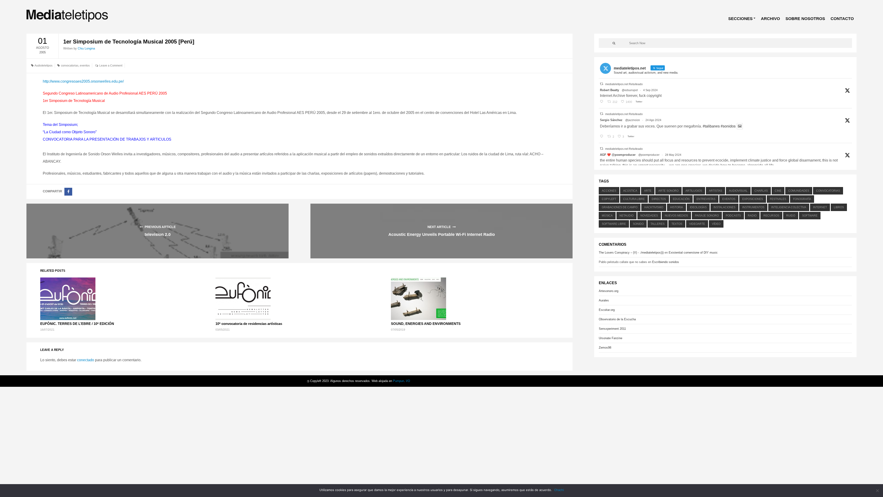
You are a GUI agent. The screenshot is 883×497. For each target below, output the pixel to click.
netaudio (626, 215)
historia (676, 207)
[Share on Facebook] (68, 192)
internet (820, 207)
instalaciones (724, 207)
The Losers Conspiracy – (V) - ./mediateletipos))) (631, 252)
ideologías (698, 207)
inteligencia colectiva (788, 207)
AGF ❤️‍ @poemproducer (618, 154)
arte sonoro (668, 190)
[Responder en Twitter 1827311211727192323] (602, 136)
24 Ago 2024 (653, 120)
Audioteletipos (43, 65)
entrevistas (706, 199)
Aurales (604, 300)
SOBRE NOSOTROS (805, 18)
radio (752, 215)
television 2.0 (158, 234)
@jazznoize (632, 120)
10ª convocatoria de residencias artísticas (248, 324)
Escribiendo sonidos (665, 262)
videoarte (697, 223)
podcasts (733, 215)
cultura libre (634, 199)
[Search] (614, 43)
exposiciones (752, 199)
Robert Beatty (609, 90)
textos (676, 223)
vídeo (716, 223)
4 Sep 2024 (650, 90)
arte (647, 190)
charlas (761, 190)
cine (778, 190)
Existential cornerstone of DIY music (693, 252)
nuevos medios (676, 215)
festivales (778, 199)
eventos (85, 65)
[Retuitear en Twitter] (601, 84)
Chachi (559, 490)
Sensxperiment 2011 (612, 328)
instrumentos (753, 207)
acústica (630, 190)
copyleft (609, 199)
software (809, 215)
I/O (408, 381)
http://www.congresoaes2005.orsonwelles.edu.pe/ (83, 81)
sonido (638, 223)
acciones (609, 190)
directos (659, 199)
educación (681, 199)
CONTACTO (842, 18)
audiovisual (738, 190)
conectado (85, 360)
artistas (715, 190)
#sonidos (728, 126)
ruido (790, 215)
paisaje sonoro (707, 215)
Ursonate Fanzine (610, 338)
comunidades (798, 190)
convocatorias (69, 65)
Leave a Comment (110, 65)
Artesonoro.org (608, 291)
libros (839, 207)
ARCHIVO (770, 18)
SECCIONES (740, 18)
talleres (658, 223)
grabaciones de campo (619, 207)
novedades (649, 215)
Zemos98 (605, 347)
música (607, 215)
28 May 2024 (673, 154)
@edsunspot (630, 90)
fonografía (802, 199)
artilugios (693, 190)
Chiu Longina (86, 48)
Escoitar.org (607, 310)
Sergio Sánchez (611, 120)
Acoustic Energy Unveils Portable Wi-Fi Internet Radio (441, 234)
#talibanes (711, 126)
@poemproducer (648, 154)
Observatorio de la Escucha (617, 319)
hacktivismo (653, 207)
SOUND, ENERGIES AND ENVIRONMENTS (426, 324)
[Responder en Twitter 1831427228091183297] (602, 102)
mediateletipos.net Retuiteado (624, 84)
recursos (771, 215)
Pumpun (398, 381)
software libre (614, 223)
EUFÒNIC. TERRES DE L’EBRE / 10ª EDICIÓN (77, 324)
